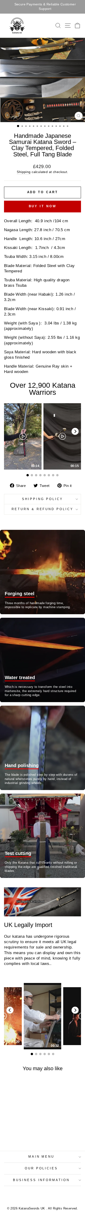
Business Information (41, 1180)
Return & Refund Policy (42, 509)
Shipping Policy (42, 499)
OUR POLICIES (41, 1168)
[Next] (75, 431)
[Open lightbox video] (23, 436)
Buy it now (42, 206)
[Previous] (9, 1010)
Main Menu (41, 1156)
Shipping (23, 172)
